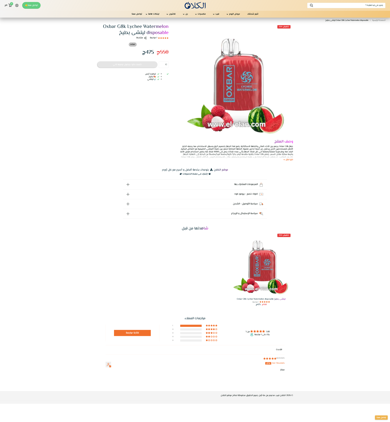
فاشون (172, 14)
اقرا (289, 160)
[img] (269, 359)
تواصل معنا (137, 14)
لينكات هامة (153, 14)
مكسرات (202, 14)
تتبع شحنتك (252, 14)
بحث (311, 5)
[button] (167, 62)
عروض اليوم (234, 14)
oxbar (132, 44)
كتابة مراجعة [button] (132, 333)
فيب (217, 14)
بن (186, 14)
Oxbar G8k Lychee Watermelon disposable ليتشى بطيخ (261, 299)
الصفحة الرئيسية (378, 20)
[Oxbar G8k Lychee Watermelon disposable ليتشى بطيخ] (261, 264)
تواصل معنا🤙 (31, 5)
